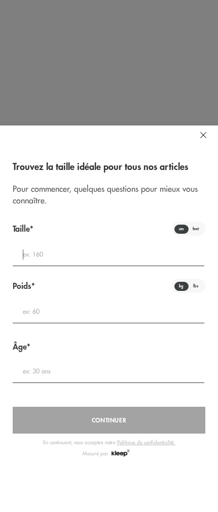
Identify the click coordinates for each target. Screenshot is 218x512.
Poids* (24, 286)
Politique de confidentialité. (146, 442)
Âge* (21, 347)
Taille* (23, 229)
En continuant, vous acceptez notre (109, 442)
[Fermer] (203, 135)
